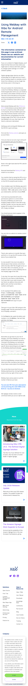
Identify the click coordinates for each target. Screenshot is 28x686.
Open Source (6, 590)
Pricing (5, 617)
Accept (14, 675)
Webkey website (13, 133)
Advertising (6, 610)
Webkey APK (19, 170)
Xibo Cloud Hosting (6, 606)
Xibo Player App (7, 602)
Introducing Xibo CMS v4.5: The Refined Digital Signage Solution (14, 447)
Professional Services (6, 613)
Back (5, 8)
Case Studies (20, 615)
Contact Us (19, 624)
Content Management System (6, 598)
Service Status (20, 618)
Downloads (19, 598)
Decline (14, 679)
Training (18, 621)
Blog (17, 611)
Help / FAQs (19, 592)
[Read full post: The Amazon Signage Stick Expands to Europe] (14, 514)
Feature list (6, 620)
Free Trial (5, 593)
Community (19, 605)
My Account (19, 608)
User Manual (19, 595)
